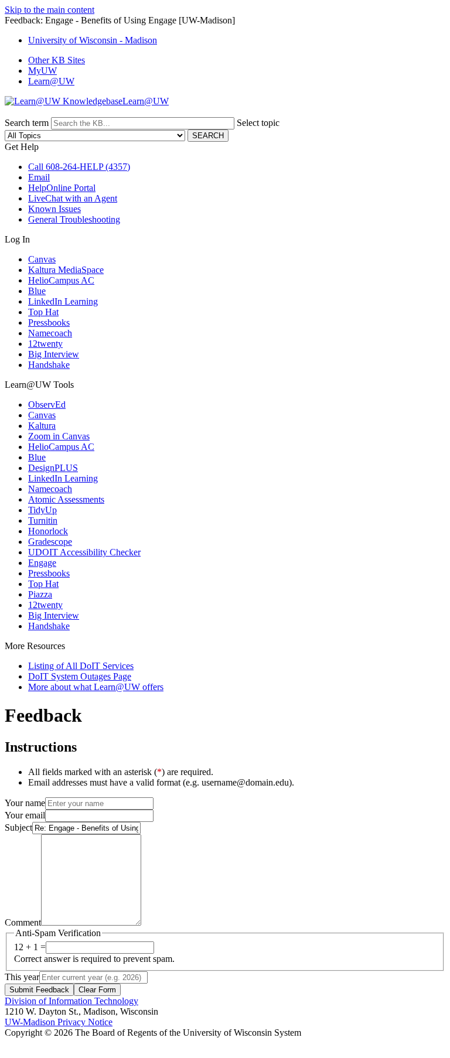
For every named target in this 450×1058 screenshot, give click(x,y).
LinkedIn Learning (63, 301)
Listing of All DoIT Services (81, 666)
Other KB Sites (56, 60)
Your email (25, 815)
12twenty (45, 344)
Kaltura (42, 426)
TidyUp (42, 510)
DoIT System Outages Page (79, 676)
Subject (18, 827)
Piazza (40, 594)
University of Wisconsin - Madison (92, 40)
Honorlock (48, 531)
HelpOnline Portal (62, 188)
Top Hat (43, 312)
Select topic (258, 123)
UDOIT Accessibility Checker (84, 552)
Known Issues (54, 209)
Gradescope (50, 542)
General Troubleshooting (74, 219)
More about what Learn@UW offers (95, 687)
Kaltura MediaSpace (66, 270)
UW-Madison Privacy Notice (58, 1022)
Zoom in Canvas (59, 436)
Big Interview (53, 354)
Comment (23, 922)
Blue (37, 291)
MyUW (42, 71)
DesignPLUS (53, 468)
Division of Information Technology (71, 1001)
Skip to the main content (49, 10)
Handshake (49, 365)
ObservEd (47, 404)
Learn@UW (51, 81)
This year (22, 977)
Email (39, 177)
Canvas (42, 259)
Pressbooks (49, 322)
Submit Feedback (39, 989)
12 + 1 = (30, 947)
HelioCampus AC (61, 280)
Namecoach (50, 333)
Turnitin (42, 520)
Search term (27, 123)
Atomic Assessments (66, 499)
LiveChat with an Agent (72, 198)
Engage (42, 563)
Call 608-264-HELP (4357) (79, 167)
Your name (25, 803)
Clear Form (97, 989)
